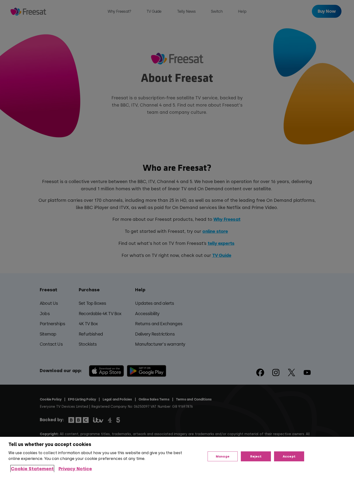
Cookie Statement (32, 468)
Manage (222, 456)
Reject (256, 456)
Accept (289, 456)
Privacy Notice (75, 468)
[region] (177, 457)
